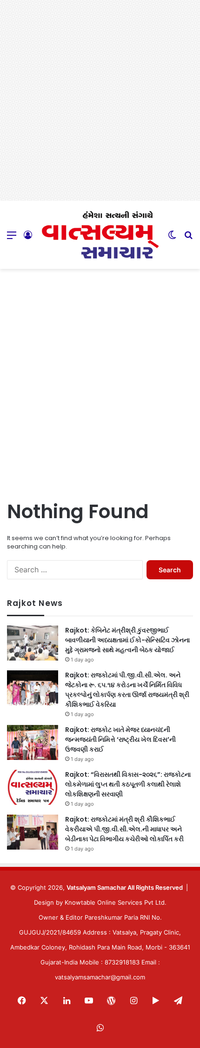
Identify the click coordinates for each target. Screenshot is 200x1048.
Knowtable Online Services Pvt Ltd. (116, 902)
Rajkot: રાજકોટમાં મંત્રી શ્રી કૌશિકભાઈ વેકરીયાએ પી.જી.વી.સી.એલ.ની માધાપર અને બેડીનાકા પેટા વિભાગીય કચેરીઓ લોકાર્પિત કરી (124, 829)
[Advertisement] (100, 100)
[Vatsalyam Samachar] (100, 234)
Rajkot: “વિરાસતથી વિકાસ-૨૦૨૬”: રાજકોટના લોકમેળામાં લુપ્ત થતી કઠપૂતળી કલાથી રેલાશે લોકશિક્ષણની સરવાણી (128, 784)
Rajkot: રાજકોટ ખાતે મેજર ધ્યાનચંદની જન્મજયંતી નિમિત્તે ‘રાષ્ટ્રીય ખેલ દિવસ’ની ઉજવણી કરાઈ (120, 739)
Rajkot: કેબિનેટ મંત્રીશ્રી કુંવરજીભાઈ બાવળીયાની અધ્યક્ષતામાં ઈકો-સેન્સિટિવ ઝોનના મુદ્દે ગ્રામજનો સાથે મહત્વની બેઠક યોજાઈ (127, 640)
